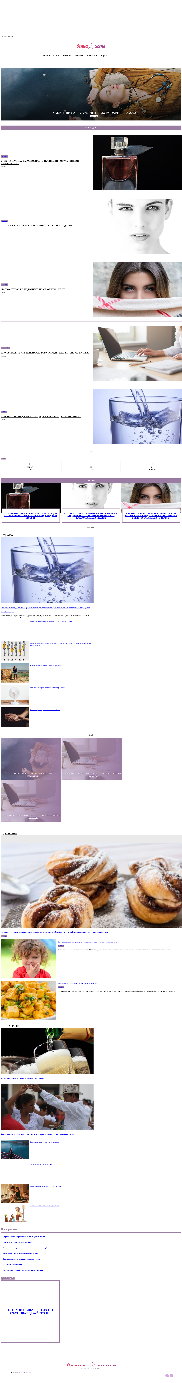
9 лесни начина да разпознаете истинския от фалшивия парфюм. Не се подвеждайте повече (31, 515)
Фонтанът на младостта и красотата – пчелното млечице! (25, 1248)
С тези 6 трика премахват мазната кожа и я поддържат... (39, 225)
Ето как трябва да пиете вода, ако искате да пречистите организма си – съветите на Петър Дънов (45, 608)
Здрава (4, 411)
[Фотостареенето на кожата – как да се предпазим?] (15, 673)
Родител (61, 945)
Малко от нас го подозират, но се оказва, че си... (34, 289)
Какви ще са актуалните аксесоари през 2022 (94, 113)
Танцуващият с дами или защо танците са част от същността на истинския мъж (37, 1134)
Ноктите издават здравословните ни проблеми (45, 710)
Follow (91, 462)
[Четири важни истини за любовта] (15, 1171)
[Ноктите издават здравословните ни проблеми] (15, 717)
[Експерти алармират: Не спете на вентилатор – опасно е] (15, 695)
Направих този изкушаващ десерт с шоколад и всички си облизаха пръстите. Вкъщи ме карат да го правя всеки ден (54, 932)
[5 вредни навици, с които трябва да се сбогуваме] (47, 1051)
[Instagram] (180, 36)
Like (30, 462)
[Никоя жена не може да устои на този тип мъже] (15, 1193)
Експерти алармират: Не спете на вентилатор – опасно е (48, 688)
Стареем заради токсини (12, 1264)
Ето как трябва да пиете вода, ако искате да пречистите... (41, 416)
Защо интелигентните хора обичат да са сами (44, 1142)
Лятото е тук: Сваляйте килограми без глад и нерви (23, 1270)
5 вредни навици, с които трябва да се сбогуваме (23, 1078)
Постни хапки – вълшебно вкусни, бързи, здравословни (78, 983)
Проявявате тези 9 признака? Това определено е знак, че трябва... (45, 352)
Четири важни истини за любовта (41, 1164)
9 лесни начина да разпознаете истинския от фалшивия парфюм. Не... (40, 162)
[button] (16, 60)
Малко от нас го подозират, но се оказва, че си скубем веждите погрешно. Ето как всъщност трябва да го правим (151, 515)
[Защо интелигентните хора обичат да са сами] (15, 1149)
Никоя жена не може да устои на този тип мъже (45, 1186)
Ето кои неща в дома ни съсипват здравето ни (30, 1311)
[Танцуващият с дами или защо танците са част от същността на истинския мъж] (47, 1107)
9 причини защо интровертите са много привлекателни (24, 1237)
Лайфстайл (94, 116)
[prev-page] (88, 526)
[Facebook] (177, 36)
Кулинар (4, 936)
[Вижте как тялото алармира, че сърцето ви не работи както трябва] (15, 628)
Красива (4, 156)
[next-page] (92, 526)
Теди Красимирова (7, 612)
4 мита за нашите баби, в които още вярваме (44, 1206)
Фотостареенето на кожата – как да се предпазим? (46, 665)
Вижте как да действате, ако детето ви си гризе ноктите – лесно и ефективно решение (89, 942)
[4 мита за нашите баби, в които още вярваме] (15, 1213)
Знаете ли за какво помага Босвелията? (18, 1242)
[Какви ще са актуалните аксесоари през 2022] (91, 94)
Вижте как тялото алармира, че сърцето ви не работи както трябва (51, 621)
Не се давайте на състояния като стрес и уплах (20, 1253)
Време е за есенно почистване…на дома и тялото (21, 1259)
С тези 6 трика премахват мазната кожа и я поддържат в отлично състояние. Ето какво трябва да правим (91, 515)
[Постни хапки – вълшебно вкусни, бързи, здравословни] (28, 1000)
